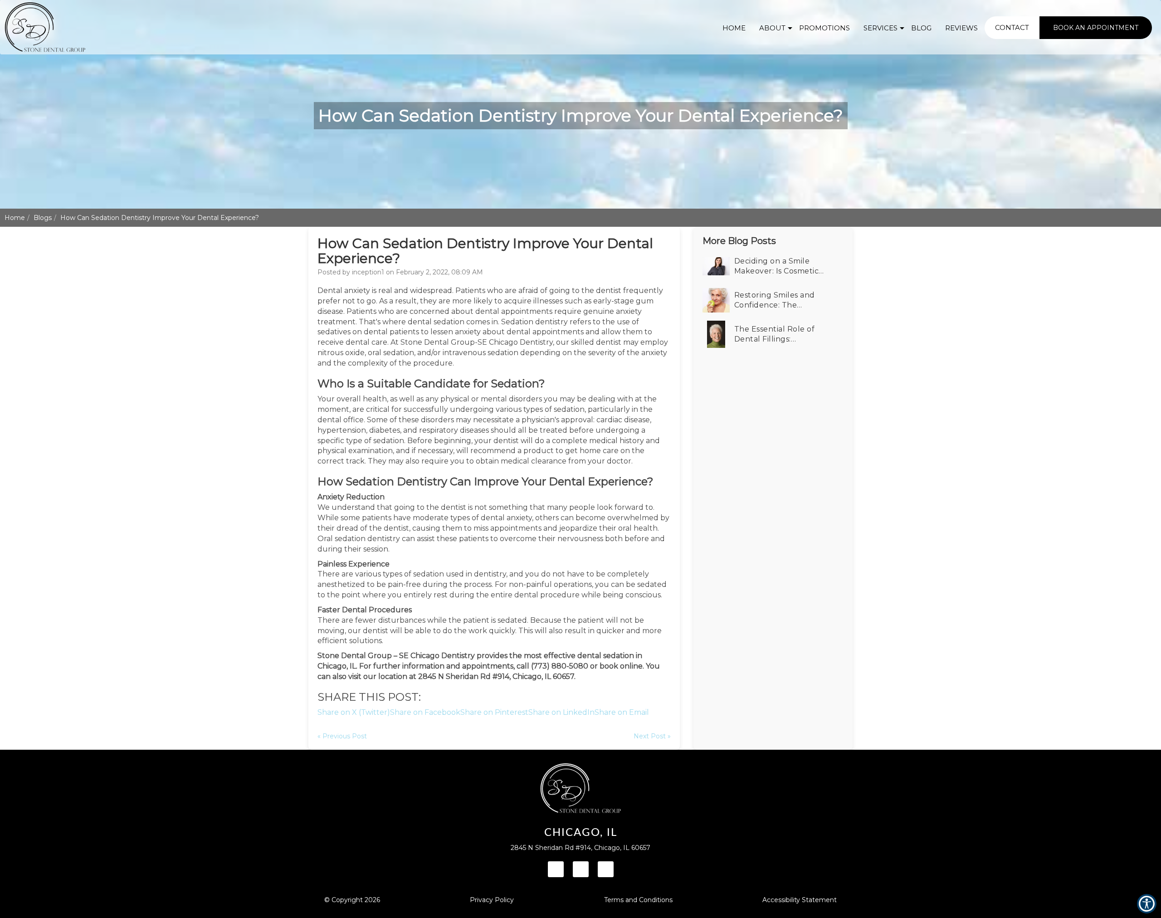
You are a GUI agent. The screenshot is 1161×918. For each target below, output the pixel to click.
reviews (961, 28)
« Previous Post (342, 736)
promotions (824, 28)
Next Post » (652, 736)
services (880, 28)
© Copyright (352, 900)
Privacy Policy (492, 900)
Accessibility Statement (799, 900)
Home (15, 218)
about (772, 28)
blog (921, 28)
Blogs (43, 218)
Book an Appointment (1095, 28)
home (734, 28)
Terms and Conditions (638, 900)
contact (1012, 27)
